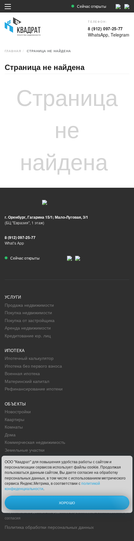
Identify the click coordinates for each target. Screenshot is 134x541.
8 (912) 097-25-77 (105, 29)
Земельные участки (25, 450)
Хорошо (67, 502)
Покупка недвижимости (28, 312)
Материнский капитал (27, 381)
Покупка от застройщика (30, 320)
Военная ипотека (22, 373)
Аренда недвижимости (28, 328)
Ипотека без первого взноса (33, 366)
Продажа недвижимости (29, 305)
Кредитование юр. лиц (28, 335)
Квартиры (14, 419)
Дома (10, 434)
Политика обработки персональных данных (49, 527)
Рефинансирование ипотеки (34, 388)
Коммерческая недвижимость (35, 442)
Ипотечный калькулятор (29, 358)
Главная (13, 51)
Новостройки (18, 411)
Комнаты (14, 427)
